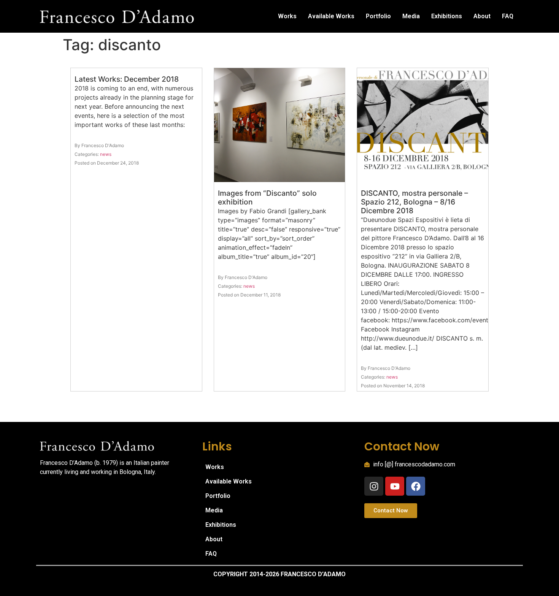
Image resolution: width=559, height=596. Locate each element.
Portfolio (378, 16)
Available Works (331, 16)
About (482, 16)
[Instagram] (373, 486)
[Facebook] (415, 486)
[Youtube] (394, 486)
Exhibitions (446, 16)
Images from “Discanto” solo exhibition (267, 197)
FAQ (507, 16)
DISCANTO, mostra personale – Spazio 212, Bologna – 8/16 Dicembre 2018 (414, 202)
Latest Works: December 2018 (127, 79)
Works (287, 16)
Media (411, 16)
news (105, 154)
